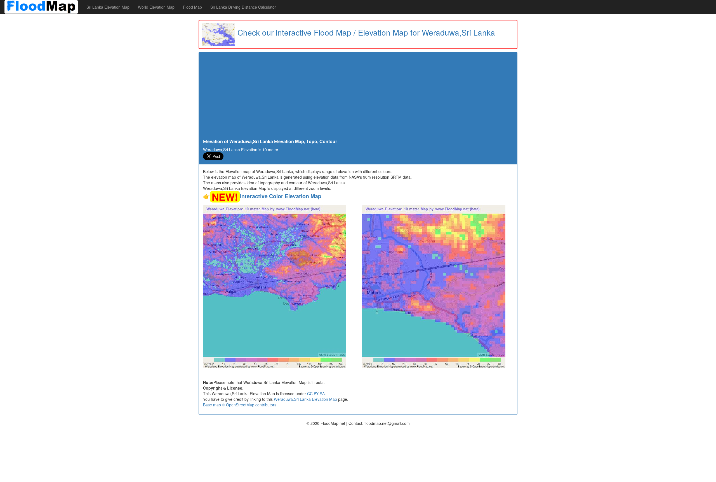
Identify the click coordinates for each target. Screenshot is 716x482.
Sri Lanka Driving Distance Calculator (243, 7)
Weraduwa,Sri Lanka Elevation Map (305, 399)
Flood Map (192, 7)
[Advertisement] (358, 97)
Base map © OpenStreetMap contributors (239, 405)
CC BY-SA (316, 393)
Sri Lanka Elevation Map (107, 7)
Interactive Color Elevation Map (280, 196)
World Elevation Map (156, 7)
